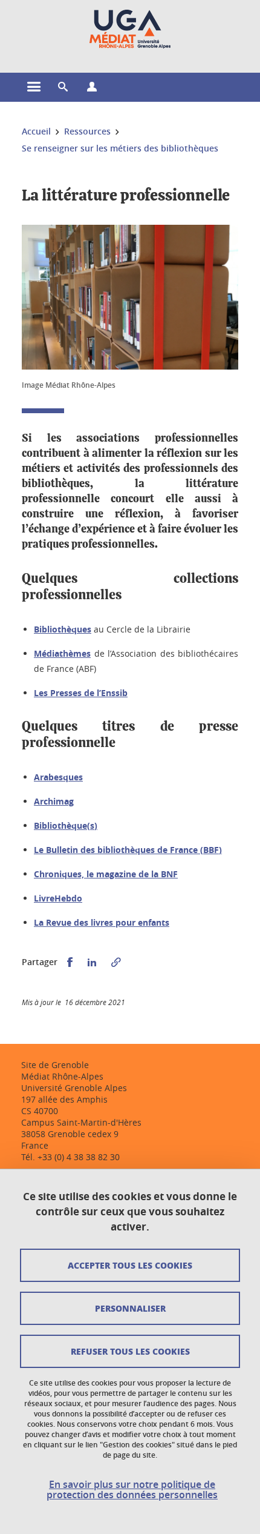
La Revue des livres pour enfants (101, 922)
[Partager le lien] (116, 962)
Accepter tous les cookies (130, 1265)
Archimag (54, 801)
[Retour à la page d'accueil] (130, 29)
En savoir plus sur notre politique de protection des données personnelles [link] (132, 1489)
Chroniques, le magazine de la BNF (106, 874)
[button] (62, 87)
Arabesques (58, 777)
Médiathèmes (62, 653)
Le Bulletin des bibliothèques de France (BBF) (128, 849)
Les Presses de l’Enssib (81, 693)
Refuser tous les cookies (130, 1351)
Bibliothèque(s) (65, 825)
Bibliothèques (62, 629)
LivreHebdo (58, 898)
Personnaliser (130, 1308)
